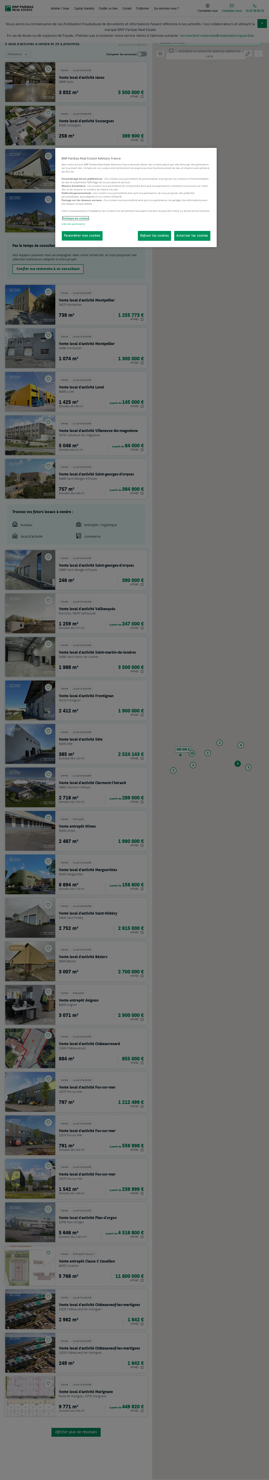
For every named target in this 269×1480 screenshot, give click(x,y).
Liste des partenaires (73, 223)
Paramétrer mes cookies (82, 235)
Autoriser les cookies (192, 235)
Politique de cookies (75, 218)
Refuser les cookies (154, 235)
